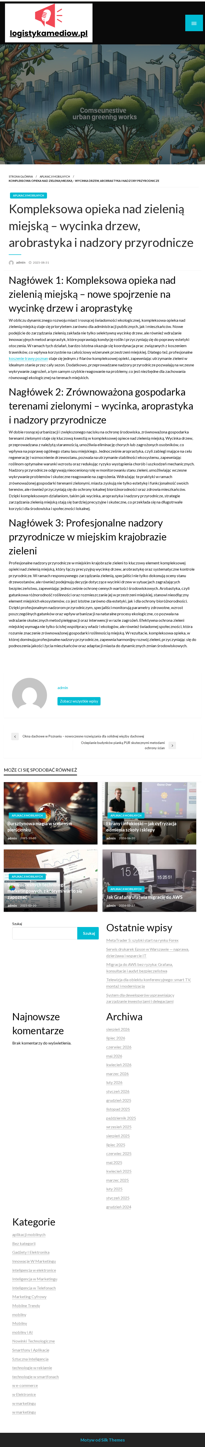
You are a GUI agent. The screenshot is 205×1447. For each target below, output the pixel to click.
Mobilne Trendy (26, 1305)
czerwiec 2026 (119, 1046)
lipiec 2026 (115, 1037)
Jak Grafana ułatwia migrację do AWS (144, 897)
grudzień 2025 (118, 1100)
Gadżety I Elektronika (31, 1252)
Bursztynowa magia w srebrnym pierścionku (40, 826)
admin (21, 262)
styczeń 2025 (118, 1197)
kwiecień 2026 (119, 1064)
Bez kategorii (24, 1243)
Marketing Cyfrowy (29, 1296)
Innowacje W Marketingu (34, 1261)
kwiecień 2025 (119, 1171)
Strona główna (21, 176)
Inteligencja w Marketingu (34, 1278)
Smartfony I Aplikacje (30, 1349)
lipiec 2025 (115, 1144)
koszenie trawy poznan (28, 358)
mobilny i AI (22, 1332)
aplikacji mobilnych (55, 176)
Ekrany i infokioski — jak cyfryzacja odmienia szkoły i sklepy (141, 826)
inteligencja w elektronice (34, 1270)
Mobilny (19, 1323)
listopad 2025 (118, 1109)
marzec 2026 (117, 1073)
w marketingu (24, 1403)
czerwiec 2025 (119, 1153)
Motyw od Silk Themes (102, 1440)
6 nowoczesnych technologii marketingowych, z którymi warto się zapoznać (45, 891)
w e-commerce (25, 1385)
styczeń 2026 (118, 1091)
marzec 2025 (117, 1180)
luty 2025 (114, 1188)
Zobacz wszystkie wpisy (79, 701)
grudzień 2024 (118, 1206)
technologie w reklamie (32, 1367)
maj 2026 (114, 1055)
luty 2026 (114, 1082)
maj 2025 (114, 1162)
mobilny (19, 1314)
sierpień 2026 (118, 1029)
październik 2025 (121, 1118)
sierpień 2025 (118, 1135)
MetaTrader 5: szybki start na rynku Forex (142, 940)
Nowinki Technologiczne (33, 1341)
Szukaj (17, 924)
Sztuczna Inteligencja (30, 1358)
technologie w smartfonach (35, 1376)
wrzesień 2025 (119, 1126)
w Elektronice (24, 1394)
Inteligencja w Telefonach (34, 1287)
